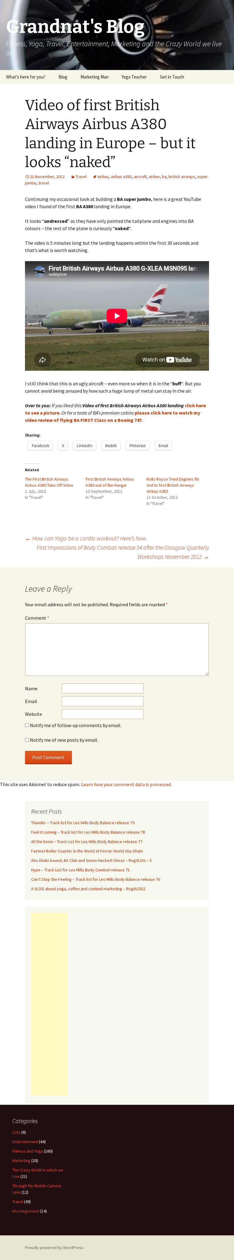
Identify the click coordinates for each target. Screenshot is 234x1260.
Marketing (21, 1160)
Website (33, 714)
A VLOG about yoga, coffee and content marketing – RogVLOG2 (88, 888)
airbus (103, 176)
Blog (62, 77)
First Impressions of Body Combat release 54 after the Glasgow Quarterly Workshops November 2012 (123, 552)
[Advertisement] (49, 1004)
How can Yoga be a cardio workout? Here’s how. (86, 538)
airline (154, 176)
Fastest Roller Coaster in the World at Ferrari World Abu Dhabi (87, 851)
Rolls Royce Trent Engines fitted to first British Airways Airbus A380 (173, 485)
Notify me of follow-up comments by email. (75, 725)
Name (31, 688)
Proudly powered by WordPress (54, 1247)
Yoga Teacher (134, 77)
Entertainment (25, 1141)
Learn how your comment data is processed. (126, 784)
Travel (81, 176)
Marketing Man (94, 77)
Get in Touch (172, 77)
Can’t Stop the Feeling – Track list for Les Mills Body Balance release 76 (95, 879)
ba (164, 176)
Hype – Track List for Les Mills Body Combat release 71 (80, 870)
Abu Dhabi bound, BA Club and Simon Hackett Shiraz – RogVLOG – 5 (91, 860)
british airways (181, 176)
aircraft (140, 176)
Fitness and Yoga (27, 1151)
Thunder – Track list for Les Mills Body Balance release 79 (82, 822)
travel (43, 183)
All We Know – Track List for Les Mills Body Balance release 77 (86, 841)
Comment (37, 618)
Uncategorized (25, 1211)
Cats (16, 1132)
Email (31, 701)
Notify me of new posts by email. (64, 740)
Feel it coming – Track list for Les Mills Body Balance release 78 (88, 832)
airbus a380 (121, 176)
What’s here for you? (25, 77)
